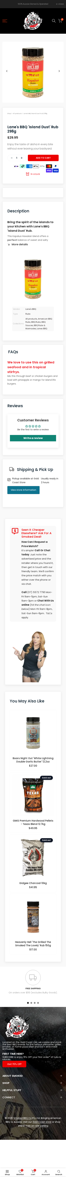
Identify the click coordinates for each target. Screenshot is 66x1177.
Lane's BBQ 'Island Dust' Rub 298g (35, 113)
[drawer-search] (54, 21)
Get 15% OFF (14, 1064)
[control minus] (10, 158)
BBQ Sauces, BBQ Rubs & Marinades (35, 325)
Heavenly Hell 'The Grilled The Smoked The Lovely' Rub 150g (33, 943)
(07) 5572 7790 (36, 592)
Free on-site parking (37, 1125)
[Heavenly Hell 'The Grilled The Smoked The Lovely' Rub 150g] (33, 918)
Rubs (27, 313)
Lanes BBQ (42, 328)
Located (7, 1042)
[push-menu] (4, 21)
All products (17, 113)
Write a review (33, 438)
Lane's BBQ (30, 309)
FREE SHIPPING (33, 988)
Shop (9, 113)
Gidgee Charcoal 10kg (33, 883)
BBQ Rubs (36, 322)
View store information (23, 489)
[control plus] (23, 158)
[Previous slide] (7, 71)
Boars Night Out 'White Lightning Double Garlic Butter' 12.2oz (33, 760)
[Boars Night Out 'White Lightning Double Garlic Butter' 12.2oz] (33, 734)
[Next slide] (59, 71)
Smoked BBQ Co (22, 1118)
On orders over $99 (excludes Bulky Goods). (33, 992)
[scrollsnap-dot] (28, 1003)
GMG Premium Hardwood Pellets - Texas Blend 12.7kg (33, 822)
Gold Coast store (42, 1122)
